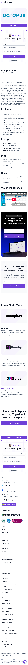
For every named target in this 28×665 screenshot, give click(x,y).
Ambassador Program (7, 562)
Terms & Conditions (21, 653)
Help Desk (4, 576)
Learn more (14, 60)
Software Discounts (7, 644)
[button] (25, 2)
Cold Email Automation (8, 617)
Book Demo (5, 578)
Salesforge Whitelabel (7, 556)
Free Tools (4, 641)
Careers (4, 551)
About (3, 546)
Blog (3, 554)
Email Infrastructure (7, 535)
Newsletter (4, 581)
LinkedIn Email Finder (7, 611)
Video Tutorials (6, 600)
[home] (7, 2)
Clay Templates (6, 592)
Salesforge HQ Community (9, 584)
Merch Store (5, 548)
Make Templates (6, 595)
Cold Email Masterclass (8, 627)
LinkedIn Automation (7, 608)
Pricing (3, 529)
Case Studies (5, 543)
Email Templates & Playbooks (9, 587)
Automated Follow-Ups (8, 614)
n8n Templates (5, 597)
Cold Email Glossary (7, 625)
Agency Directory (6, 638)
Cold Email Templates (7, 589)
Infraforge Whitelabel (7, 559)
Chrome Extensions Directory (9, 633)
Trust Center (5, 565)
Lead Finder (5, 606)
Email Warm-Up (6, 603)
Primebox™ (4, 537)
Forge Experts (5, 647)
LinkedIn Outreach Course (8, 630)
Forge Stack (5, 532)
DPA (10, 655)
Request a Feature (6, 573)
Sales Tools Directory (7, 636)
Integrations (5, 540)
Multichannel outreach (7, 619)
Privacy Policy (4, 655)
